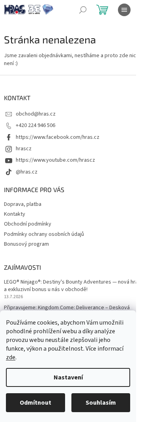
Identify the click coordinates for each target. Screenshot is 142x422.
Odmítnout (35, 402)
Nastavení (68, 377)
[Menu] (124, 10)
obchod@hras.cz (36, 114)
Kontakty (14, 214)
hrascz (24, 149)
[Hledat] (83, 10)
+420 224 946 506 (35, 125)
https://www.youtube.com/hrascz (55, 160)
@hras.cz (26, 172)
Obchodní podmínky (27, 224)
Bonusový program (26, 244)
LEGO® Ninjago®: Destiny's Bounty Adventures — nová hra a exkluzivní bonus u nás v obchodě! (71, 285)
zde (10, 357)
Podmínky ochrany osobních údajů (44, 234)
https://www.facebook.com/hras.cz (57, 137)
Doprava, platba (22, 204)
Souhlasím (101, 402)
